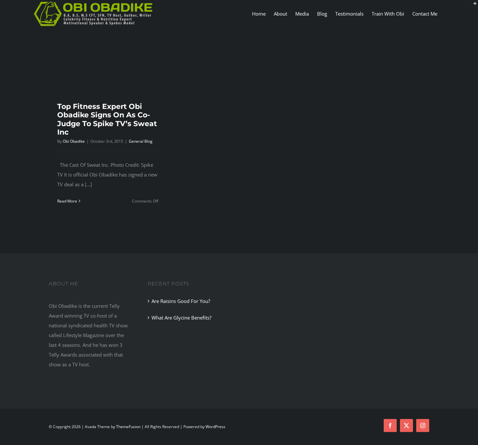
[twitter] (406, 425)
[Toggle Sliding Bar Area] (472, 6)
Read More (67, 201)
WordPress (215, 426)
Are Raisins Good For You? (181, 301)
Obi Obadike (74, 141)
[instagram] (422, 425)
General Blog (141, 141)
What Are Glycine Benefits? (181, 317)
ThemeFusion (128, 426)
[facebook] (390, 425)
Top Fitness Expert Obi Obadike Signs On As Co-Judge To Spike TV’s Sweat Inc (107, 119)
